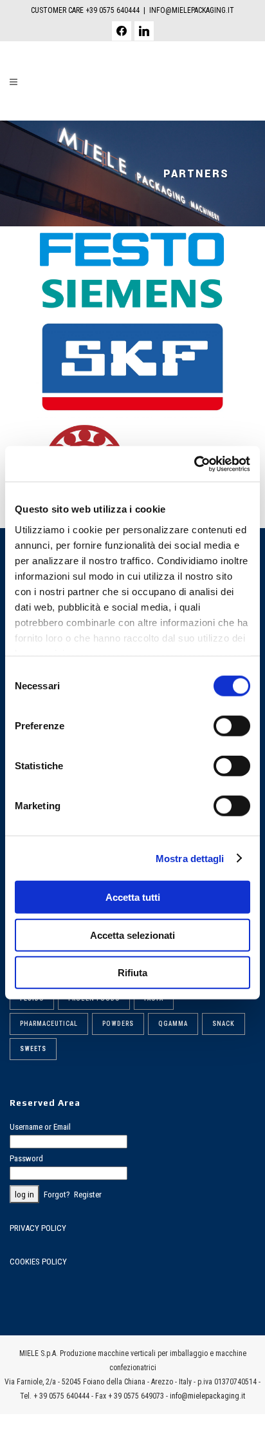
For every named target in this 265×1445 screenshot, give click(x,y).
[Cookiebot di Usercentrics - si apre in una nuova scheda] (194, 463)
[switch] (232, 726)
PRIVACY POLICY (38, 1228)
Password (26, 1158)
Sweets (33, 1048)
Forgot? (57, 1194)
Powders (118, 1023)
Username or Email (40, 1127)
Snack (223, 1023)
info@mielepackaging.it (207, 1396)
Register (88, 1194)
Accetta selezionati (132, 934)
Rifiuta (132, 972)
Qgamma (173, 1023)
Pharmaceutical (49, 1023)
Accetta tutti (132, 897)
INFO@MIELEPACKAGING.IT (191, 10)
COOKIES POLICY (38, 1261)
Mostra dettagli (190, 857)
